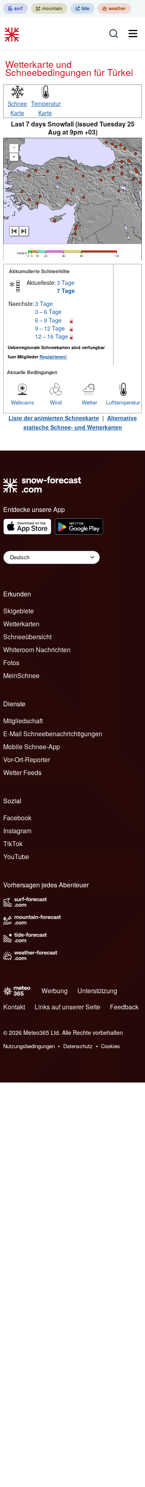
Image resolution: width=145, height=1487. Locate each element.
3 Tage (66, 282)
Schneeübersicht (27, 636)
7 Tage (66, 290)
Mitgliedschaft (23, 720)
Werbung (54, 990)
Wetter (89, 402)
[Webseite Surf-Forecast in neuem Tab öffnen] (15, 8)
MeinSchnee (21, 675)
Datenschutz (78, 1046)
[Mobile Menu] (133, 33)
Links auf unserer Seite (67, 1006)
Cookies (110, 1046)
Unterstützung (97, 990)
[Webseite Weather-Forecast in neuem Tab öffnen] (114, 8)
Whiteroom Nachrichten (36, 649)
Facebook (17, 817)
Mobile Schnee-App (31, 746)
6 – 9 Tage (48, 320)
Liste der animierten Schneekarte (53, 418)
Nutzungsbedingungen (29, 1046)
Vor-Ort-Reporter (26, 759)
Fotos (11, 662)
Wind (56, 402)
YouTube (16, 856)
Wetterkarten (21, 623)
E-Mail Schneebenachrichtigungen (52, 733)
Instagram (17, 830)
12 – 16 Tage (51, 336)
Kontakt (14, 1006)
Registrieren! (53, 357)
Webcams (22, 402)
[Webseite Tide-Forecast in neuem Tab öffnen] (82, 8)
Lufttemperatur (122, 402)
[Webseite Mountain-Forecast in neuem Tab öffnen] (49, 8)
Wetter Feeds (22, 772)
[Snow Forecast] (13, 33)
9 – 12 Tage (50, 328)
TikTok (13, 843)
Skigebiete (18, 610)
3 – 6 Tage (48, 312)
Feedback (124, 1006)
